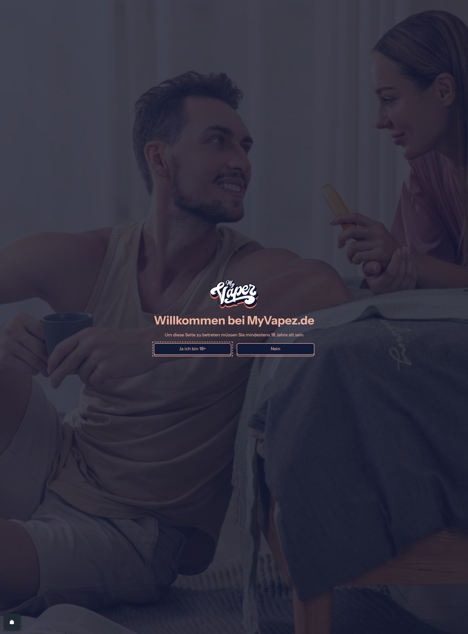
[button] (192, 349)
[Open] (12, 622)
